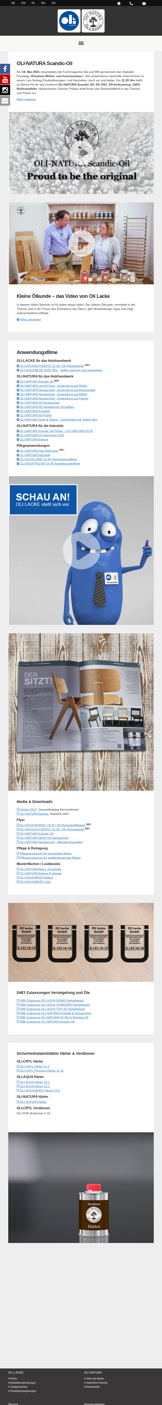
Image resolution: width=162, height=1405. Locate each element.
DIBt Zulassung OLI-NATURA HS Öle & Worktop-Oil (54, 1017)
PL (33, 3)
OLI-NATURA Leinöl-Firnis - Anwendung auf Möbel (53, 385)
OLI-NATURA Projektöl (35, 411)
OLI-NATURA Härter (33, 1102)
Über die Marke (95, 1378)
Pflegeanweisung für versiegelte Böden (46, 853)
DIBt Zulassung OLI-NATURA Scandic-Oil (47, 1021)
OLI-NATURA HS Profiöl (35, 415)
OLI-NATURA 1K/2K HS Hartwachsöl (44, 837)
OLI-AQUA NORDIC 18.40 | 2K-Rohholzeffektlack (52, 825)
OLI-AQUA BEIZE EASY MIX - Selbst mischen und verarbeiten (61, 370)
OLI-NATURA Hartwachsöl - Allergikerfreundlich (51, 842)
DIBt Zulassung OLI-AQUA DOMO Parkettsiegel (52, 1000)
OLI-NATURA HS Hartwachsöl (39, 402)
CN (53, 3)
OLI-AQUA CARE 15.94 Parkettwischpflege (48, 459)
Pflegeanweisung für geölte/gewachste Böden (50, 857)
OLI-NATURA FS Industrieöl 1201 (42, 435)
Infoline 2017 (28, 809)
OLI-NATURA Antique (34, 439)
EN (23, 3)
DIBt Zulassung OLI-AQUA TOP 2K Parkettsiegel (52, 1009)
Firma (13, 1378)
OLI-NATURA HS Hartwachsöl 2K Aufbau (47, 407)
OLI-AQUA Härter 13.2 (35, 1086)
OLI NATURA (93, 1372)
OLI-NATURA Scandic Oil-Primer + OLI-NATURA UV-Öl (56, 431)
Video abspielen (30, 319)
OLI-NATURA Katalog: (34, 813)
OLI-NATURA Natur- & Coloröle (40, 869)
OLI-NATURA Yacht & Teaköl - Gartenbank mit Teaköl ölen (58, 419)
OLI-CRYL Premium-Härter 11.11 (42, 1070)
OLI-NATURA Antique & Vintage (41, 873)
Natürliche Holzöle (97, 1382)
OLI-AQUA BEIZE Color (35, 881)
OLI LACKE (15, 1372)
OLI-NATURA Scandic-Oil (36, 381)
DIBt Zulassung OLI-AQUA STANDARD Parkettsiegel (55, 1004)
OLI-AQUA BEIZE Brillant (36, 877)
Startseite (81, 21)
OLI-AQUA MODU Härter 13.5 (40, 1090)
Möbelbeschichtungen (23, 1382)
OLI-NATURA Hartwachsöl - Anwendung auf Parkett (54, 398)
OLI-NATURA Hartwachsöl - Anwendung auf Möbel (53, 394)
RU (43, 3)
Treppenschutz (18, 1386)
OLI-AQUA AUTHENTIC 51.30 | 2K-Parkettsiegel (52, 829)
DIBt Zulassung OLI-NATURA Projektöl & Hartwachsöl (55, 1013)
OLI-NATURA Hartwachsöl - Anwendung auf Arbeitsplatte (57, 390)
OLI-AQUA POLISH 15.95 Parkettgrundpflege (50, 463)
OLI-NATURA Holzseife (35, 455)
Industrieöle (93, 1386)
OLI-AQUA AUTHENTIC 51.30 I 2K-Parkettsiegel (52, 366)
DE (13, 3)
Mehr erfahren (26, 99)
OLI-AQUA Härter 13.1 (35, 1082)
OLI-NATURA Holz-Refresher (39, 450)
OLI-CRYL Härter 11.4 (34, 1066)
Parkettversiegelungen (23, 1391)
